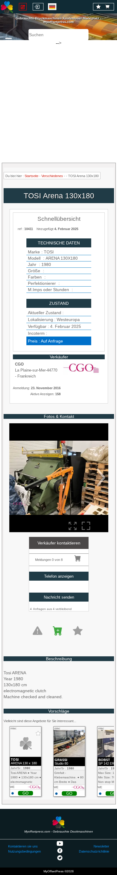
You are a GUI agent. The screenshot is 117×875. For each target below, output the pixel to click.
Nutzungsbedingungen (24, 851)
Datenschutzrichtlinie (94, 851)
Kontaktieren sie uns (23, 846)
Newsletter (101, 846)
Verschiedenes (52, 176)
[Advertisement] (58, 98)
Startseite (31, 176)
